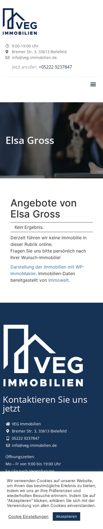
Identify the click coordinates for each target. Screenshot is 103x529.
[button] (93, 83)
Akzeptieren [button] (66, 516)
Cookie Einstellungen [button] (28, 516)
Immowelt (58, 280)
